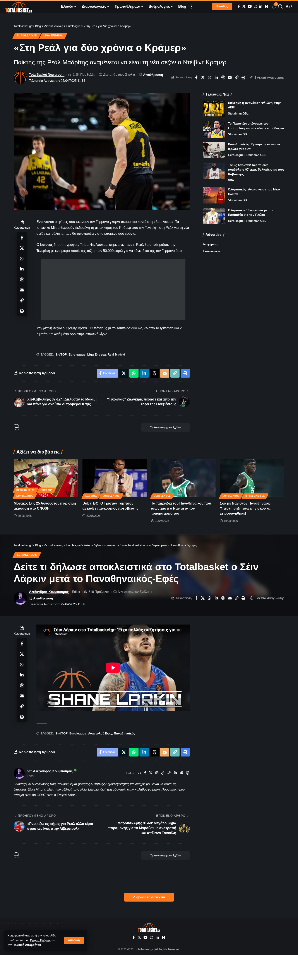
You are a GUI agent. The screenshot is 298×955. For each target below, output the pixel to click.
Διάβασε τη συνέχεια (149, 897)
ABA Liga (91, 496)
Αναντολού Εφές (100, 733)
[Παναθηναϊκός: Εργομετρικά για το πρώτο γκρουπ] (214, 150)
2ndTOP (62, 733)
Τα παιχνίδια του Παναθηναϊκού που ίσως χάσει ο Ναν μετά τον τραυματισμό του (181, 508)
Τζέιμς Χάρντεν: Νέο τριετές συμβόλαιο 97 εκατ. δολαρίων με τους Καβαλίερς (256, 169)
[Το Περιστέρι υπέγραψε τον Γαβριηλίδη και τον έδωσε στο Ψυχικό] (214, 129)
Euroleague (27, 35)
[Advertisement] (113, 289)
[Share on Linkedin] (216, 77)
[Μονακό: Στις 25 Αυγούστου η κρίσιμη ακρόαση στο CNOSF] (46, 478)
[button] (74, 940)
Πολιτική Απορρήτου (27, 944)
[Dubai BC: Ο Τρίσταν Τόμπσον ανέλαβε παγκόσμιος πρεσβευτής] (114, 478)
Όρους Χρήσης (40, 940)
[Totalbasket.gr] (18, 6)
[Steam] (169, 773)
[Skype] (175, 773)
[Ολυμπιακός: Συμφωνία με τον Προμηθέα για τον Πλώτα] (214, 216)
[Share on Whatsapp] (210, 77)
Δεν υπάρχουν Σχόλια (119, 74)
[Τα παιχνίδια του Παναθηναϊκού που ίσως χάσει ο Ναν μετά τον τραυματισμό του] (183, 478)
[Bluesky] (266, 6)
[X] (244, 6)
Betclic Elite (25, 490)
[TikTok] (163, 773)
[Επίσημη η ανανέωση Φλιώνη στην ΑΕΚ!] (214, 109)
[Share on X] (203, 77)
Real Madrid (116, 354)
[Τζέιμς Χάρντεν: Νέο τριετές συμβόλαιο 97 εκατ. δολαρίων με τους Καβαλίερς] (214, 171)
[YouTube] (250, 6)
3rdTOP (61, 354)
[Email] (230, 77)
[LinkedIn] (260, 6)
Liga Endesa (53, 35)
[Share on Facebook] (196, 77)
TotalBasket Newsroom (46, 74)
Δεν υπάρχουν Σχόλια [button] (167, 427)
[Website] (139, 773)
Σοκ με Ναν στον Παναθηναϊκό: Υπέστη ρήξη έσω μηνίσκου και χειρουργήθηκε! (246, 508)
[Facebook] (239, 6)
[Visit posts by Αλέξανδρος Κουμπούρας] (19, 773)
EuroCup (47, 490)
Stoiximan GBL (238, 113)
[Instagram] (255, 6)
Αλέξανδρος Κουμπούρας (49, 592)
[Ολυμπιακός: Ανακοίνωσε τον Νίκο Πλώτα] (214, 195)
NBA (231, 180)
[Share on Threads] (223, 77)
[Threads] (187, 773)
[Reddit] (181, 773)
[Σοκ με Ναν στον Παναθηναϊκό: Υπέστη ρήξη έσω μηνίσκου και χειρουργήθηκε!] (252, 478)
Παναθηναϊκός (124, 733)
